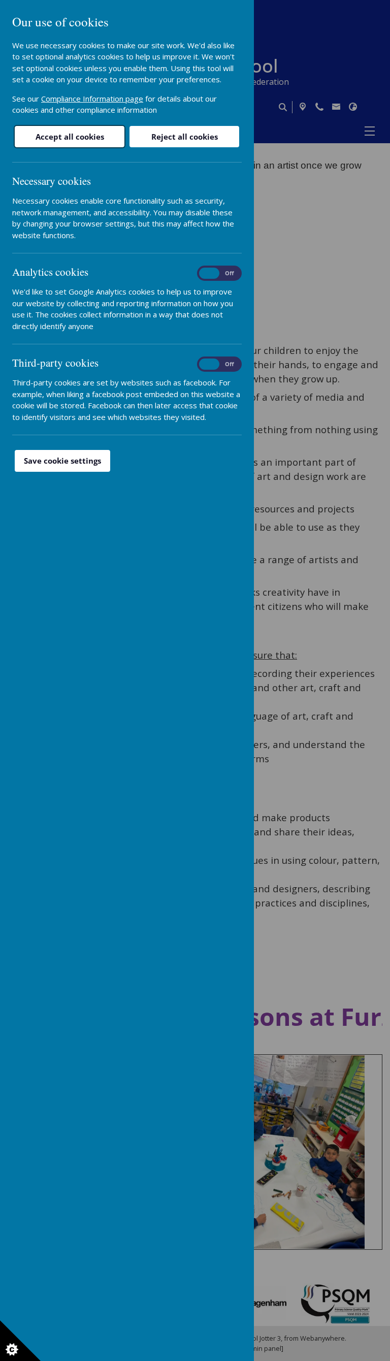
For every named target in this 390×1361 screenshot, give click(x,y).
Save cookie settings (62, 461)
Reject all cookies (184, 137)
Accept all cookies (70, 137)
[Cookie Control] (20, 1340)
